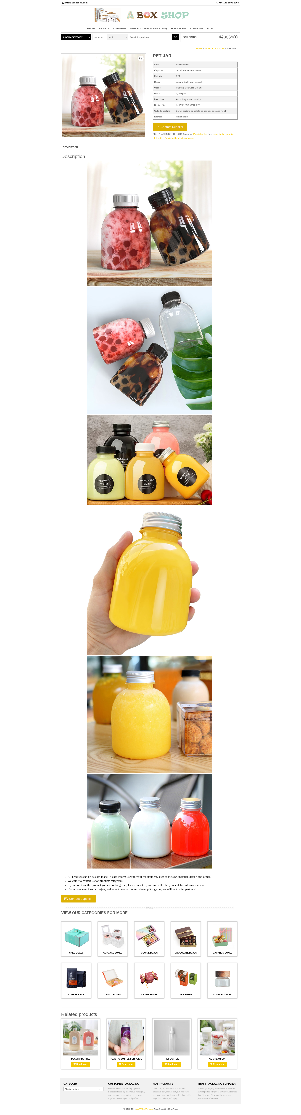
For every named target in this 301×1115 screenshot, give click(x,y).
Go (175, 37)
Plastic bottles (214, 48)
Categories (119, 28)
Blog (210, 28)
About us (104, 28)
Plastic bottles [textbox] (82, 1089)
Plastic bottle (170, 138)
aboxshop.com (144, 1108)
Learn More (149, 28)
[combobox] (83, 1089)
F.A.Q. (164, 28)
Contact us (196, 28)
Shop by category (72, 37)
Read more (82, 1064)
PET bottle (158, 138)
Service (134, 28)
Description (70, 147)
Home (92, 28)
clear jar (230, 134)
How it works (178, 28)
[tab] (71, 147)
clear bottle (219, 134)
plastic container (186, 138)
